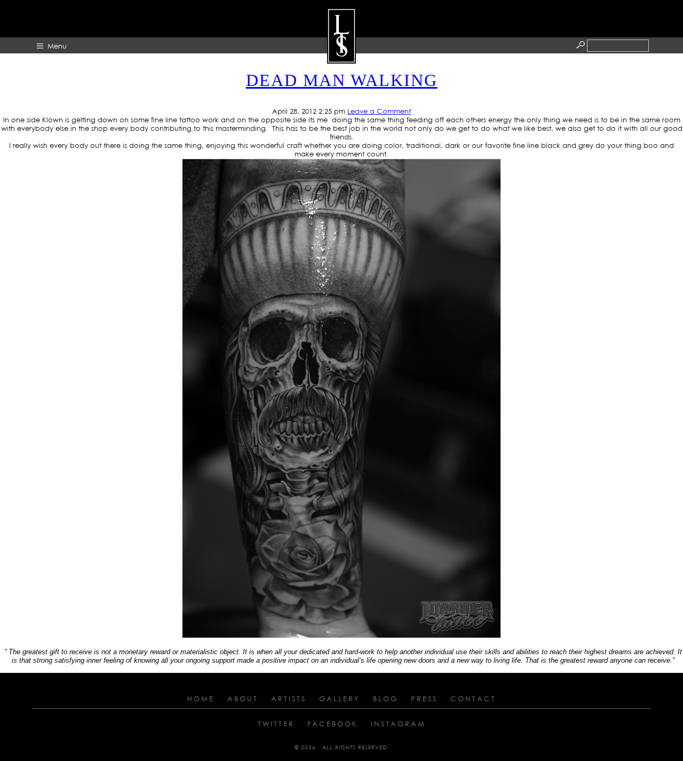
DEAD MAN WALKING (342, 80)
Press (424, 698)
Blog (385, 698)
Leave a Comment (379, 111)
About (242, 698)
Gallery (339, 698)
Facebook (332, 723)
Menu (57, 46)
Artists (288, 698)
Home (201, 698)
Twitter (276, 723)
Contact (473, 698)
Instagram (398, 723)
